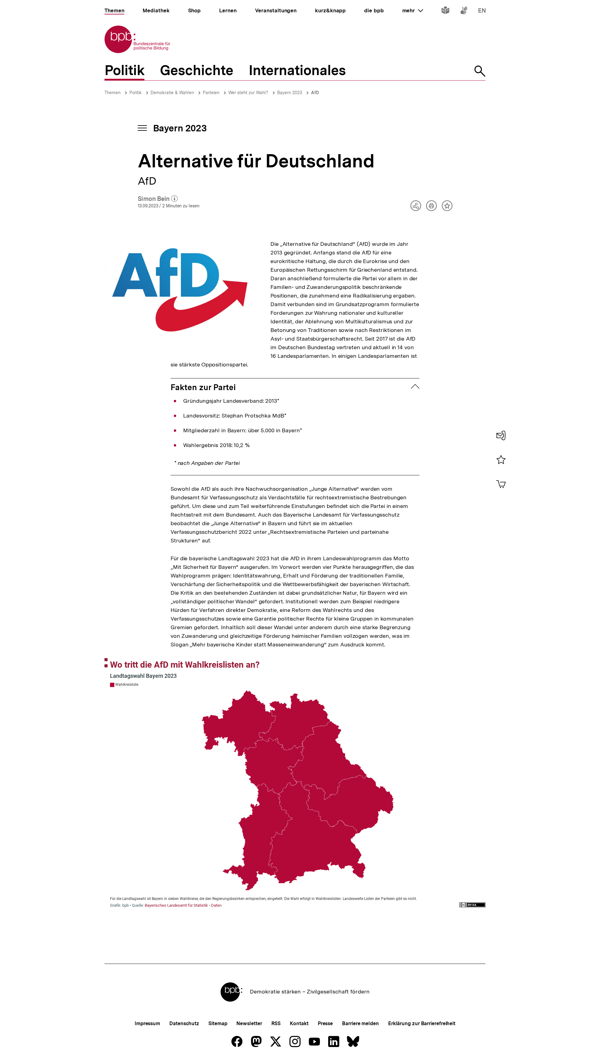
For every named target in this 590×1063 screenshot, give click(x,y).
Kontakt (299, 1023)
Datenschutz (184, 1023)
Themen (112, 92)
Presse (325, 1023)
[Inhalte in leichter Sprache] (445, 11)
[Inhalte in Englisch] (482, 11)
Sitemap (217, 1023)
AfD (315, 92)
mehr (412, 10)
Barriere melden (360, 1023)
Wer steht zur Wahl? (248, 92)
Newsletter (249, 1023)
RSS (276, 1023)
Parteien (211, 92)
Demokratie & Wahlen (172, 92)
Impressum (147, 1023)
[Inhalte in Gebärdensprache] (464, 11)
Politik (135, 92)
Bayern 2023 (289, 92)
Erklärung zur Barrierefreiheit (421, 1023)
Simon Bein (158, 199)
